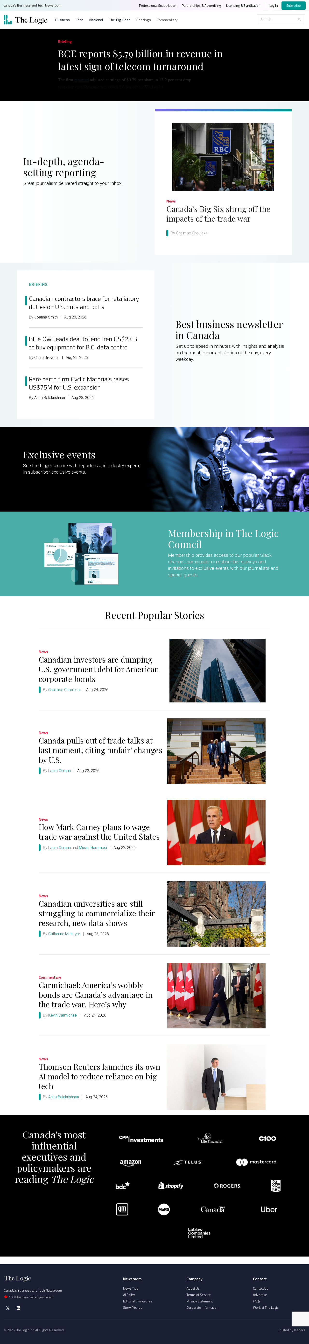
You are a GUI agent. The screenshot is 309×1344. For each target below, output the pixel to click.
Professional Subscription (157, 5)
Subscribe (293, 5)
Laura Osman (59, 770)
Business (62, 20)
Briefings (143, 20)
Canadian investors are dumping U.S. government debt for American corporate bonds (99, 669)
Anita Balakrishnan (63, 1097)
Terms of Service (199, 1294)
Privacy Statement (200, 1301)
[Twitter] (8, 1308)
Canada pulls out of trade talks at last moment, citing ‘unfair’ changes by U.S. (100, 750)
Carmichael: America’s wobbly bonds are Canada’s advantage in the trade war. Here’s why (96, 994)
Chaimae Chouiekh (64, 689)
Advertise (260, 1294)
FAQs (257, 1301)
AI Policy (129, 1294)
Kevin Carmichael (62, 1015)
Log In (273, 5)
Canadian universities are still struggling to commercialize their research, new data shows (97, 913)
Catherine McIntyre (64, 934)
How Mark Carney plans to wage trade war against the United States (99, 832)
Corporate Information (202, 1307)
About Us (193, 1288)
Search (300, 20)
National (96, 20)
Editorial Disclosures (137, 1301)
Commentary (167, 20)
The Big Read (119, 20)
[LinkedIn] (18, 1308)
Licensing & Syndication (243, 5)
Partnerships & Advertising (201, 5)
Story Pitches (132, 1307)
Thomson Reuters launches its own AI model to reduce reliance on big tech (99, 1076)
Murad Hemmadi (93, 847)
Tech (79, 20)
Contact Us (260, 1288)
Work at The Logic (265, 1307)
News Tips (130, 1288)
